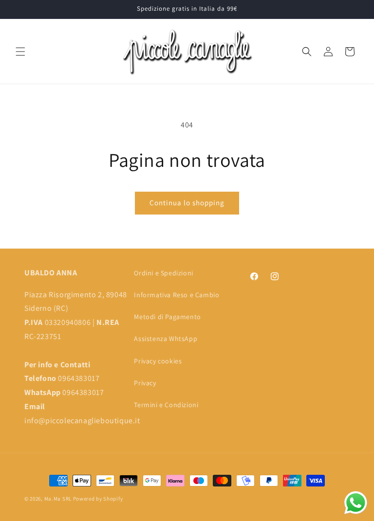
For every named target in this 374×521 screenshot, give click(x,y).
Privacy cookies (158, 361)
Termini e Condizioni (166, 404)
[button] (20, 51)
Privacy (145, 382)
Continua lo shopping (187, 202)
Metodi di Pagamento (167, 316)
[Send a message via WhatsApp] (355, 502)
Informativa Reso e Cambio (176, 294)
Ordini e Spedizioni (163, 273)
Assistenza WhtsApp (165, 338)
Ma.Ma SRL (58, 498)
